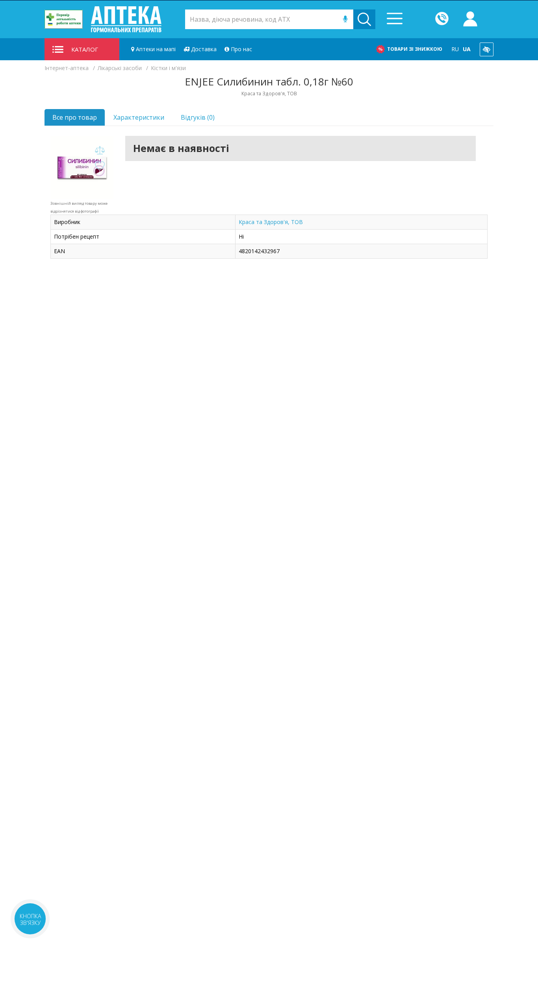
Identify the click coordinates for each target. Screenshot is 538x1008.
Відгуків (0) (198, 117)
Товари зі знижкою (414, 49)
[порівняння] (100, 151)
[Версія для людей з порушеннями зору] (486, 49)
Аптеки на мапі (155, 49)
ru (455, 49)
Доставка (203, 49)
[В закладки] (100, 166)
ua (467, 49)
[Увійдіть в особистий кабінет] (470, 19)
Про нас (240, 49)
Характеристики (138, 117)
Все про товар (74, 117)
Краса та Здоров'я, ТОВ (271, 222)
